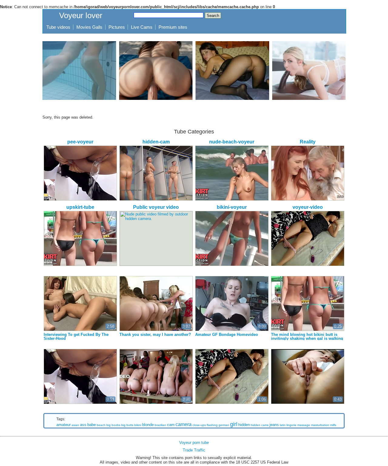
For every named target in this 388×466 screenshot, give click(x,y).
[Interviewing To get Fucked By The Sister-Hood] (80, 303)
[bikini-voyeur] (232, 238)
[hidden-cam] (156, 173)
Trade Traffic (194, 450)
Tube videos (58, 27)
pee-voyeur (80, 141)
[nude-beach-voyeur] (232, 173)
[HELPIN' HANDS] (232, 376)
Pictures (117, 27)
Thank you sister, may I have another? (155, 334)
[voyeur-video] (307, 238)
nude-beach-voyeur (231, 141)
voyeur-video (308, 207)
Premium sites (173, 27)
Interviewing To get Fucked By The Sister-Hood (76, 336)
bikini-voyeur (232, 207)
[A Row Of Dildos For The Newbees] (156, 376)
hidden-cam (156, 141)
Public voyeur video (156, 207)
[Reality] (307, 173)
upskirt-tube (80, 207)
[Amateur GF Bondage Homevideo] (232, 303)
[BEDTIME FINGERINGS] (307, 376)
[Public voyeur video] (156, 238)
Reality (308, 141)
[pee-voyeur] (80, 173)
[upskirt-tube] (80, 238)
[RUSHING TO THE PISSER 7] (80, 376)
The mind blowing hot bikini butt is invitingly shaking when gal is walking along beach (307, 338)
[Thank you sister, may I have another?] (156, 303)
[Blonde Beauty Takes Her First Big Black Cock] (309, 70)
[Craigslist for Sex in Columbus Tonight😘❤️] (232, 70)
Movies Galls (89, 27)
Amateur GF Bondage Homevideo (226, 334)
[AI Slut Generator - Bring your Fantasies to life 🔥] (156, 70)
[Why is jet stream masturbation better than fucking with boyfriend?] (79, 70)
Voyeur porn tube (194, 442)
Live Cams (141, 27)
